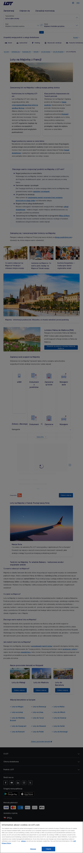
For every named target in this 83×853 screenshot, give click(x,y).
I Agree (48, 849)
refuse (23, 841)
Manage (33, 849)
